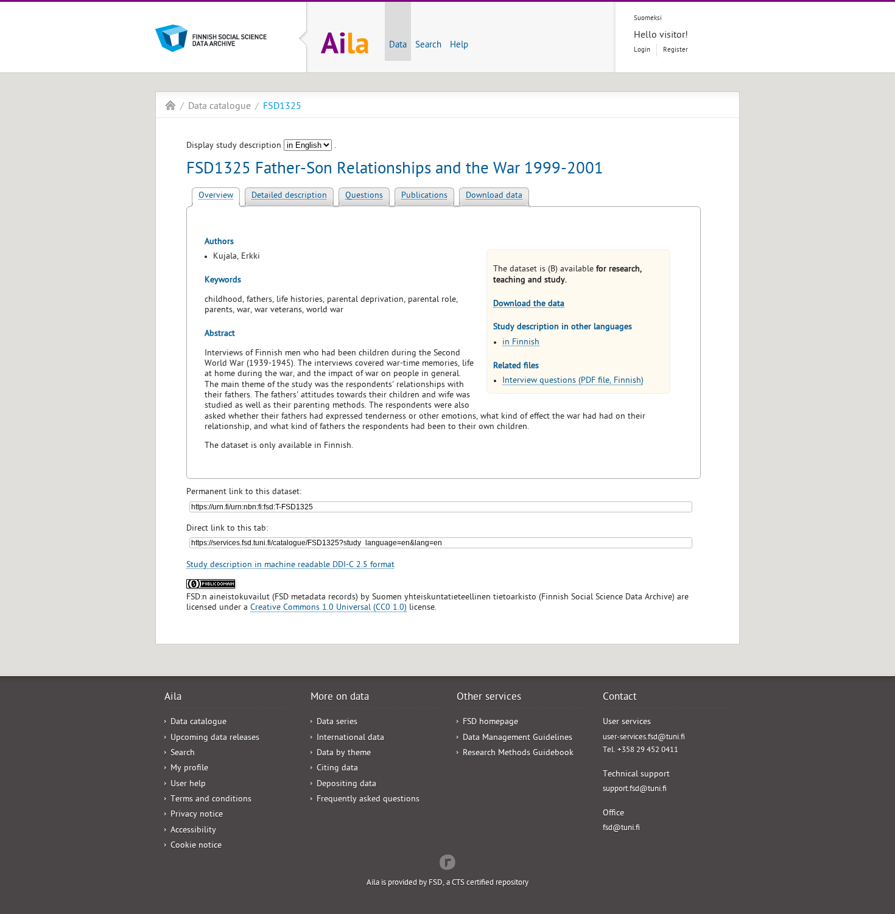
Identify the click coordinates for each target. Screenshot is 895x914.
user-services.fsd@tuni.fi (644, 737)
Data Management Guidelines (517, 738)
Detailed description (289, 196)
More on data (340, 698)
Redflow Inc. (447, 861)
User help (188, 785)
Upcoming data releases (214, 738)
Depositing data (346, 785)
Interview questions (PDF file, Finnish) (573, 381)
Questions (364, 196)
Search (428, 45)
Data (398, 45)
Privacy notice (196, 815)
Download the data (528, 304)
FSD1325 (282, 107)
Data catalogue (219, 107)
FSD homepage (490, 722)
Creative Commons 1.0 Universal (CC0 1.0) (328, 608)
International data (350, 738)
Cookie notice (196, 846)
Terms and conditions (210, 800)
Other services (489, 698)
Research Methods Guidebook (518, 753)
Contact (620, 698)
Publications (424, 196)
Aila (170, 105)
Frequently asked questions (368, 800)
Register (675, 50)
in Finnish (520, 343)
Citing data (337, 769)
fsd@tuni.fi (621, 828)
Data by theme (344, 753)
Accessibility (193, 831)
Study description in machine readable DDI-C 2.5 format (290, 565)
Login (642, 50)
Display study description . (261, 146)
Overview (215, 196)
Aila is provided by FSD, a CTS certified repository (447, 883)
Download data (494, 196)
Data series (337, 722)
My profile (189, 769)
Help (459, 45)
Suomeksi (648, 18)
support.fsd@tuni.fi (635, 789)
